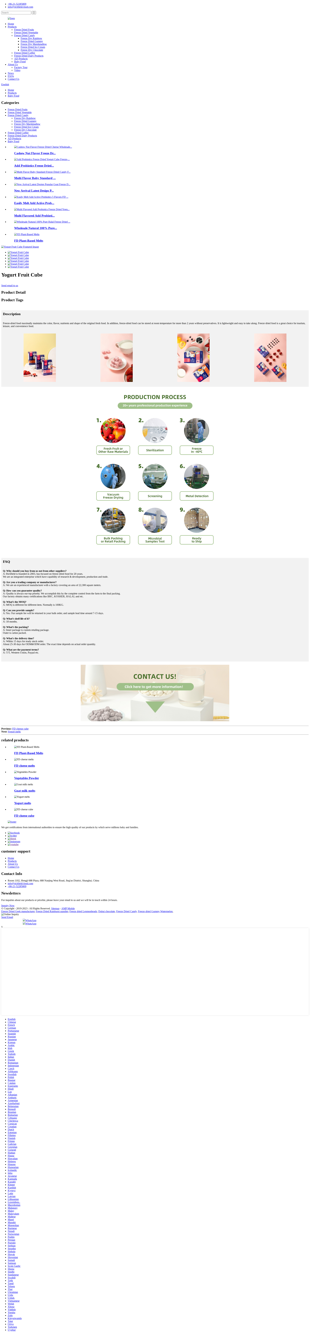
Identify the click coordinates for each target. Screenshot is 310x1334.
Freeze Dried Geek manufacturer (18, 911)
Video (17, 70)
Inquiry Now (8, 905)
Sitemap (55, 908)
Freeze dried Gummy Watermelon (155, 911)
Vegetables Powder (26, 778)
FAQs (11, 76)
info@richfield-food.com (20, 6)
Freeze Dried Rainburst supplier (52, 911)
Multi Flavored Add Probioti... (34, 215)
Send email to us (9, 285)
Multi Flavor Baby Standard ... (35, 178)
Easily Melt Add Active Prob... (34, 203)
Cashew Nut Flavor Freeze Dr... (35, 153)
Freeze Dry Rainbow (31, 38)
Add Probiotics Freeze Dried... (34, 165)
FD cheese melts (24, 765)
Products (12, 26)
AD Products (21, 58)
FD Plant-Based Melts (28, 240)
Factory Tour (20, 67)
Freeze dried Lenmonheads (83, 911)
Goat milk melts (24, 790)
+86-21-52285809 (17, 4)
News (11, 73)
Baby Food (20, 61)
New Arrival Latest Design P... (34, 190)
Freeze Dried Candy (24, 35)
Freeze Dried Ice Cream (33, 47)
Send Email (7, 917)
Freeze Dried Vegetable (26, 32)
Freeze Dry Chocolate (32, 50)
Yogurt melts (14, 731)
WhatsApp (30, 920)
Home (11, 23)
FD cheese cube (20, 728)
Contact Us (13, 79)
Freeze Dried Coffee (24, 52)
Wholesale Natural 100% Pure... (35, 228)
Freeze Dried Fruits (24, 29)
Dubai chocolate (106, 911)
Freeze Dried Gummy (32, 41)
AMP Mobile (68, 908)
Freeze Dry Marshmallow (34, 44)
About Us (13, 64)
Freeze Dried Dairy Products (28, 55)
